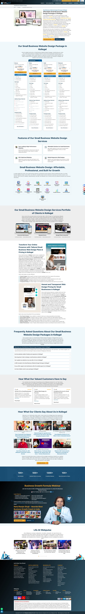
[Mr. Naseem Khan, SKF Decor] (42, 443)
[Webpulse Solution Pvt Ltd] (6, 3)
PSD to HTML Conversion (18, 574)
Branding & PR (58, 3)
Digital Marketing (49, 3)
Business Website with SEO (19, 569)
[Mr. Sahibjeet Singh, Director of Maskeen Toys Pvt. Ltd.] (62, 425)
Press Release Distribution (48, 569)
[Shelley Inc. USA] (23, 443)
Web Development (17, 572)
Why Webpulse (60, 569)
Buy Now (20, 72)
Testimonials (60, 572)
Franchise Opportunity (67, 0)
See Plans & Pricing (47, 39)
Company (70, 3)
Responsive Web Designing (19, 577)
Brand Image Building (47, 570)
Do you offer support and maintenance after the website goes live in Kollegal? (33, 366)
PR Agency (45, 568)
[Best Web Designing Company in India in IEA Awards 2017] (21, 512)
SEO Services (30, 568)
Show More (17, 398)
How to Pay (60, 578)
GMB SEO (30, 569)
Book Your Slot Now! (18, 520)
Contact (82, 3)
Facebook (15, 598)
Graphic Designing (46, 581)
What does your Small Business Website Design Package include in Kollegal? (32, 347)
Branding (59, 581)
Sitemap (59, 585)
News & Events (60, 574)
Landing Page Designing (18, 576)
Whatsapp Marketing (32, 574)
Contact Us (60, 580)
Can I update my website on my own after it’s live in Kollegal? (29, 360)
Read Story (29, 520)
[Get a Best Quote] (2, 611)
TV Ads (44, 577)
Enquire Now (58, 39)
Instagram (19, 598)
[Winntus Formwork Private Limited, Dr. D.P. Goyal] (23, 425)
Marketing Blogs (61, 576)
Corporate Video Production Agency (48, 575)
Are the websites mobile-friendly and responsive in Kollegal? (29, 354)
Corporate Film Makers (47, 573)
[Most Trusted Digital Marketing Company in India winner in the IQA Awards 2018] (38, 512)
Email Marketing (31, 576)
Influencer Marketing (47, 578)
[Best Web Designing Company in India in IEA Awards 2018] (27, 512)
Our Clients (60, 570)
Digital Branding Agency (47, 572)
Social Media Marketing (32, 570)
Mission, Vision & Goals (62, 568)
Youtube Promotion (32, 572)
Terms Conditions (61, 584)
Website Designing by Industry (19, 573)
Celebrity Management (47, 580)
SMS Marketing (31, 577)
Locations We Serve (61, 582)
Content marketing (32, 580)
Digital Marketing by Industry (33, 582)
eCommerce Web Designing (19, 570)
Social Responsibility (61, 577)
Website (42, 3)
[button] (38, 556)
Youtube (23, 598)
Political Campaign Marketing (33, 581)
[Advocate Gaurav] (42, 425)
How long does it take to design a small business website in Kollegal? (31, 357)
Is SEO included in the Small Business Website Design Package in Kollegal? (32, 363)
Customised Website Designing (19, 568)
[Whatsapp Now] (2, 609)
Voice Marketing (31, 578)
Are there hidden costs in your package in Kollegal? (26, 369)
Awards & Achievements (62, 573)
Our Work (76, 3)
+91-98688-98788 (57, 0)
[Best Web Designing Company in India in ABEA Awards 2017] (16, 512)
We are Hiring (74, 0)
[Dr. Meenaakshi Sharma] (62, 443)
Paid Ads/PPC (30, 573)
